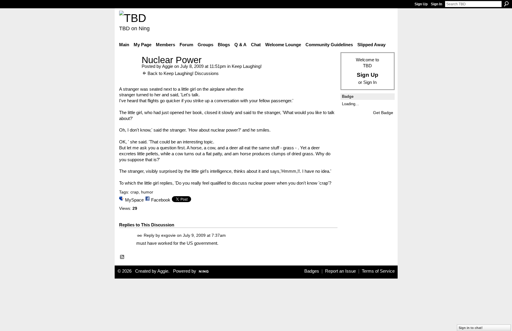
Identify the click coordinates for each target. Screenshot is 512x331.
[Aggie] (128, 71)
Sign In (436, 4)
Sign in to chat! (471, 328)
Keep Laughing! (247, 66)
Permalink (140, 236)
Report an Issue (340, 271)
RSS (122, 257)
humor (147, 192)
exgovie (168, 235)
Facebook (160, 199)
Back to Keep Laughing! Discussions (183, 73)
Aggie (167, 66)
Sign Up (421, 4)
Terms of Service (378, 271)
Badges (311, 271)
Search (506, 4)
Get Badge (383, 112)
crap (134, 192)
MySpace (134, 199)
